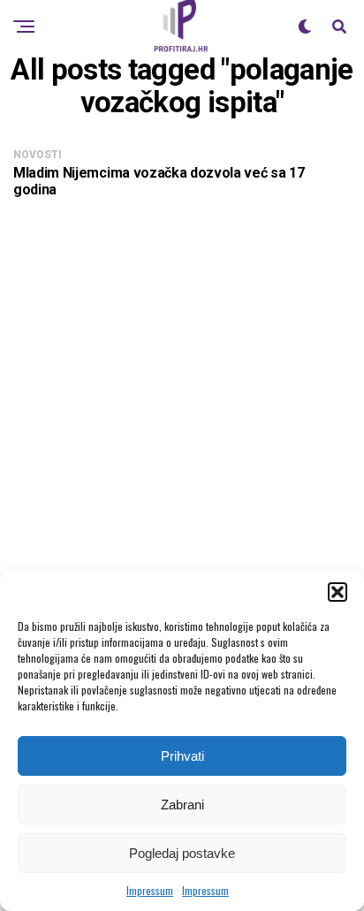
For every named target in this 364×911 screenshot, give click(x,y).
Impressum (149, 890)
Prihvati (182, 755)
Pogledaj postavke (182, 853)
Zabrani (182, 804)
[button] (337, 592)
